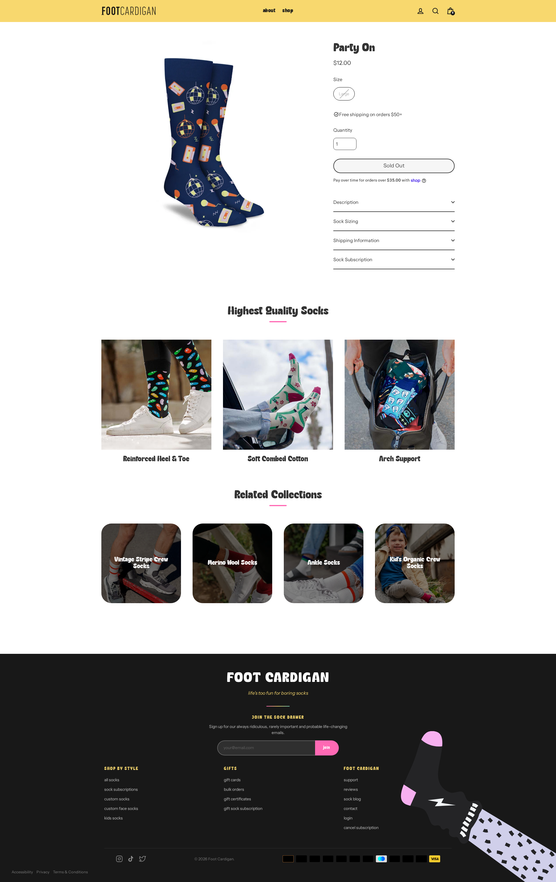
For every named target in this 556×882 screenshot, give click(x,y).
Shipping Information (356, 240)
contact (350, 808)
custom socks (116, 799)
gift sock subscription (243, 808)
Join (326, 748)
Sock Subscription (352, 259)
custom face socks (121, 808)
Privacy (43, 872)
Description (346, 202)
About (269, 11)
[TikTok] (130, 858)
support (351, 779)
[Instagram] (119, 858)
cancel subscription (361, 827)
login (348, 818)
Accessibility (22, 872)
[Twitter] (142, 858)
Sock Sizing (345, 221)
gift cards (232, 779)
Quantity (342, 130)
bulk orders (234, 789)
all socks (111, 779)
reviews (351, 789)
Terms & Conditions (70, 872)
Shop (287, 11)
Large (344, 93)
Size (337, 79)
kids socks (113, 818)
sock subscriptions (121, 789)
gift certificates (237, 799)
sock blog (352, 799)
